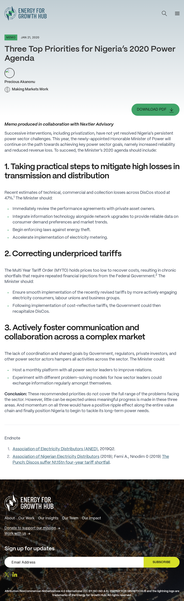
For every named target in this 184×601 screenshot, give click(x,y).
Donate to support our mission (30, 528)
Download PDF (151, 109)
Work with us (15, 533)
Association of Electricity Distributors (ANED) (55, 449)
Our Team (70, 518)
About (9, 518)
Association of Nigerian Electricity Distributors (56, 457)
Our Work (26, 518)
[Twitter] (6, 574)
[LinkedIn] (15, 574)
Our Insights (48, 518)
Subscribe (163, 563)
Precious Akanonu (19, 82)
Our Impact (91, 518)
